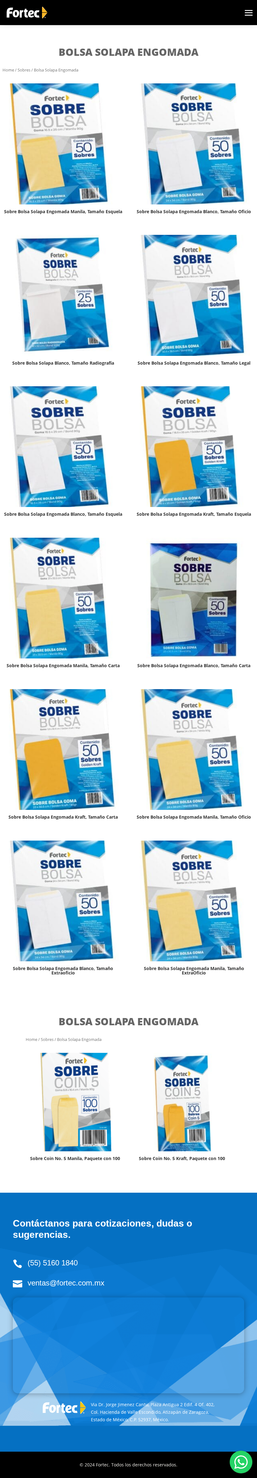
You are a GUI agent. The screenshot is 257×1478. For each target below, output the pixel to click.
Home (8, 70)
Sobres (24, 70)
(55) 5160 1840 (53, 1263)
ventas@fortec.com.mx (66, 1283)
